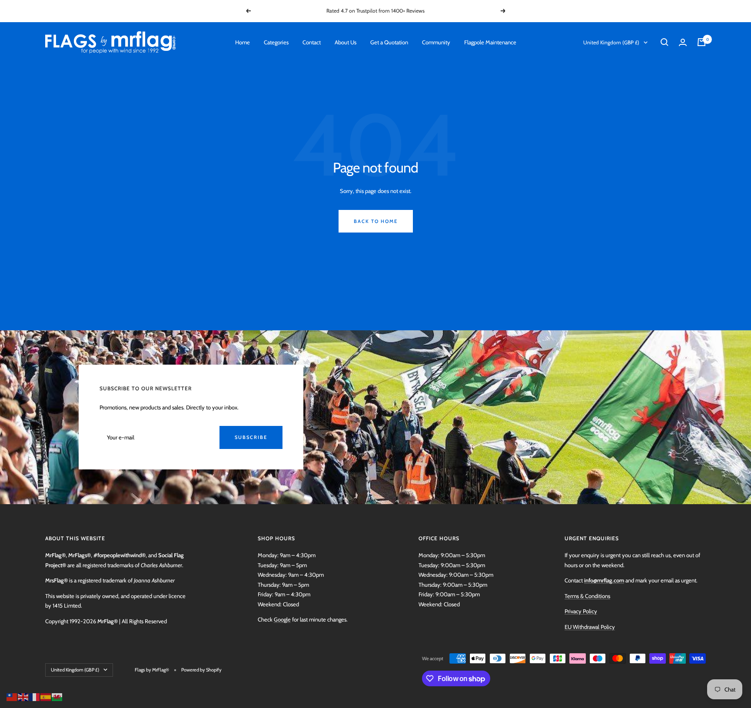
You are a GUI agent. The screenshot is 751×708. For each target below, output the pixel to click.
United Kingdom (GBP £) (611, 42)
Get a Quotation (389, 42)
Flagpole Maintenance (490, 42)
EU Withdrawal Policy (590, 626)
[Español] (46, 696)
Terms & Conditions (587, 595)
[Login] (683, 42)
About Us (345, 42)
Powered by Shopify (201, 670)
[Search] (664, 42)
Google (282, 619)
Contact (311, 42)
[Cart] (701, 42)
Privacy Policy (581, 611)
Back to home (376, 221)
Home (242, 42)
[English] (23, 696)
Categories (276, 42)
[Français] (34, 696)
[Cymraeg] (57, 696)
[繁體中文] (12, 696)
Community (436, 42)
